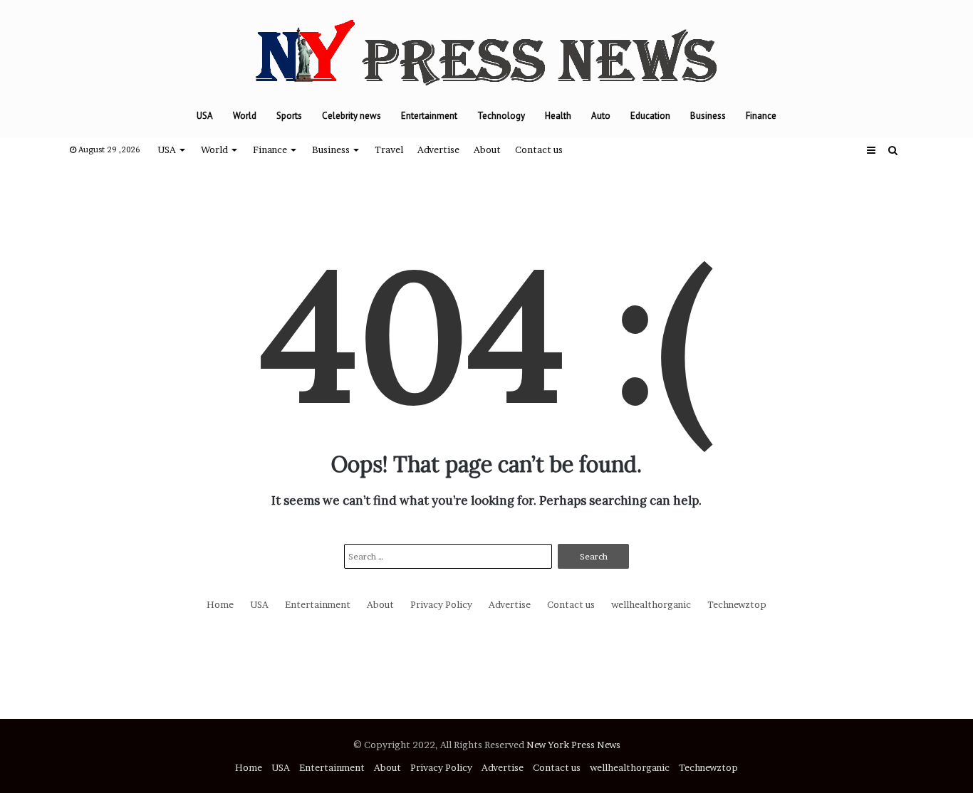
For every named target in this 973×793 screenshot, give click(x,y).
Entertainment (429, 116)
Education (650, 116)
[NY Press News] (486, 47)
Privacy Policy (441, 604)
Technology (501, 116)
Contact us (539, 149)
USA (205, 116)
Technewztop (736, 604)
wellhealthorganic (651, 604)
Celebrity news (351, 116)
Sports (289, 116)
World (244, 116)
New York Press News (573, 744)
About (487, 149)
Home (220, 604)
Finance (761, 116)
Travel (389, 149)
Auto (600, 116)
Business (708, 116)
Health (558, 116)
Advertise (438, 149)
